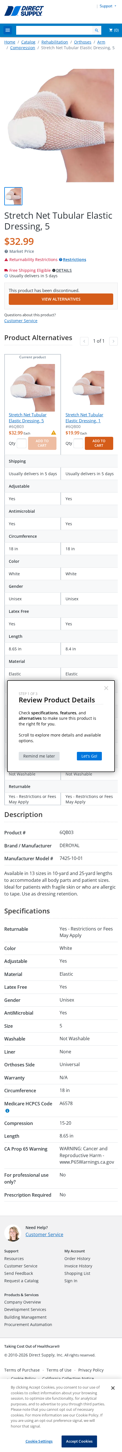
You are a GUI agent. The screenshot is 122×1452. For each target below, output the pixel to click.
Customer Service (20, 320)
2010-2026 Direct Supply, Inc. (36, 1355)
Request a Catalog (21, 1280)
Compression (22, 47)
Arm (101, 42)
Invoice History (78, 1266)
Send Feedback (18, 1273)
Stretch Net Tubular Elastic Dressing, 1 (84, 417)
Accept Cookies (79, 1441)
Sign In (70, 1280)
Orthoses (82, 42)
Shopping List (77, 1273)
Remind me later (39, 756)
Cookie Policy (23, 1378)
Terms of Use (59, 1370)
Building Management (25, 1317)
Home (9, 42)
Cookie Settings (39, 1441)
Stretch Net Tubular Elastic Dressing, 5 (28, 417)
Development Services (25, 1309)
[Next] (113, 341)
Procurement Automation (28, 1324)
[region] (61, 1415)
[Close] (113, 1388)
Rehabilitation (54, 42)
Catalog (28, 42)
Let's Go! (89, 756)
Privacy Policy (91, 1370)
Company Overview (22, 1302)
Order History (77, 1258)
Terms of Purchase (22, 1370)
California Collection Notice (68, 1378)
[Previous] (84, 341)
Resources (14, 1258)
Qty (12, 443)
